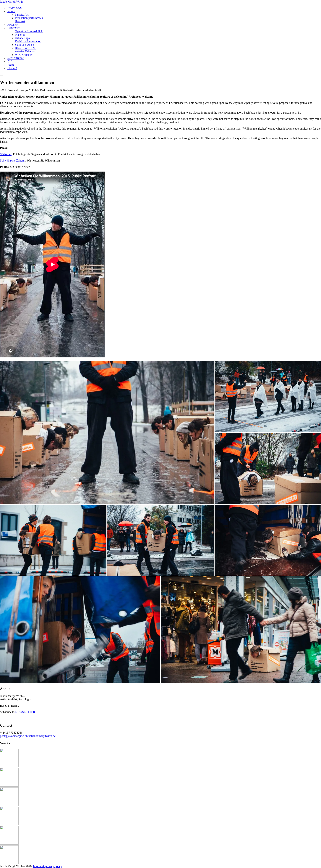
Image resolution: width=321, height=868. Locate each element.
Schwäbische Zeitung (12, 160)
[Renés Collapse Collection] (9, 766)
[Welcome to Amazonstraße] (9, 843)
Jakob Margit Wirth (11, 1)
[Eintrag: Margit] (9, 862)
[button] (107, 432)
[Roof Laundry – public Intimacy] (9, 785)
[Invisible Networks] (9, 824)
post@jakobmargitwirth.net (16, 736)
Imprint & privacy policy (47, 866)
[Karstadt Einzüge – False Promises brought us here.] (9, 804)
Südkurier (6, 154)
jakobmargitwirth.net (44, 736)
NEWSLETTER (25, 712)
